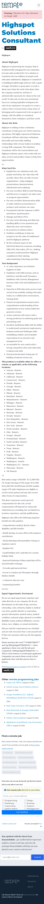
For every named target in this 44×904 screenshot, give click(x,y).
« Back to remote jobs (9, 824)
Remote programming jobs (23, 752)
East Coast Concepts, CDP (17, 705)
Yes (40, 824)
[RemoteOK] (10, 48)
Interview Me (28, 876)
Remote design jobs (9, 757)
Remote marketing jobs (25, 757)
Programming (11, 800)
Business (30, 803)
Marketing (9, 803)
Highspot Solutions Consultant (21, 32)
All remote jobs (7, 752)
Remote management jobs (11, 772)
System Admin (11, 809)
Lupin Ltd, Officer (14, 682)
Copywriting (10, 806)
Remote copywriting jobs (27, 762)
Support (30, 806)
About (28, 887)
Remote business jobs (10, 762)
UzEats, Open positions (16, 718)
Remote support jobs (9, 767)
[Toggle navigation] (39, 5)
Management (33, 809)
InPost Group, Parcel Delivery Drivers (22, 687)
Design (30, 800)
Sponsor (28, 881)
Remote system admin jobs (27, 767)
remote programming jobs (24, 679)
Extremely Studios (29, 895)
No (41, 827)
